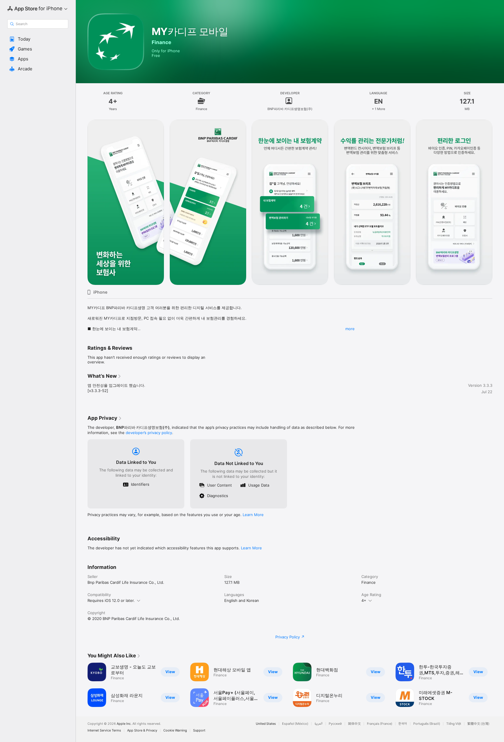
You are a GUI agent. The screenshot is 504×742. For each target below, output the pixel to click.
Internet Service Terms (104, 730)
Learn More (253, 514)
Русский (335, 723)
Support (199, 730)
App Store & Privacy (142, 730)
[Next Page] (498, 202)
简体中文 (354, 723)
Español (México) (295, 723)
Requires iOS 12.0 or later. (111, 600)
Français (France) (379, 723)
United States (266, 723)
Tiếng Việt (453, 723)
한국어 (402, 723)
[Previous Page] (82, 202)
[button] (38, 39)
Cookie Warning (175, 730)
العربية (318, 723)
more (350, 328)
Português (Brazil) (426, 723)
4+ (363, 600)
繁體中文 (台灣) (478, 723)
